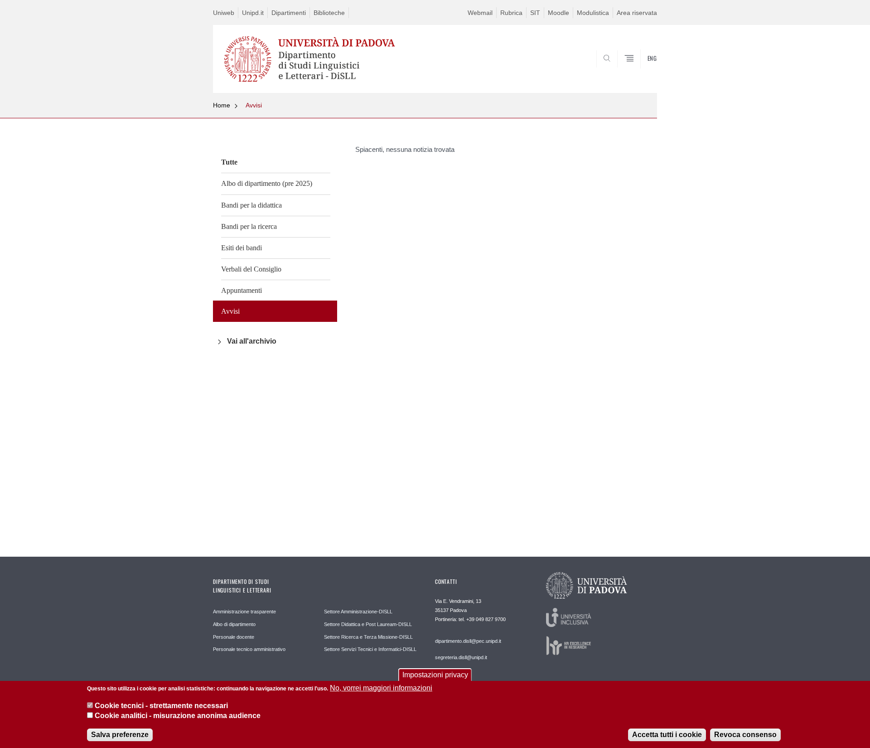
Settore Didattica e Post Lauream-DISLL (368, 624)
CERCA (642, 71)
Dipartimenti (288, 12)
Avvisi (254, 105)
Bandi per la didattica (251, 205)
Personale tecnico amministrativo (249, 649)
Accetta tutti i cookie (667, 734)
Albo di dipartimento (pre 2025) (266, 183)
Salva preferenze (120, 734)
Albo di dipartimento (234, 624)
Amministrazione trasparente (244, 611)
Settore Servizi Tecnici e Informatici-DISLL (370, 649)
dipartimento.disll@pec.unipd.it (468, 641)
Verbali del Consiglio (251, 269)
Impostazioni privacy (435, 675)
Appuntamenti (241, 290)
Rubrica (511, 12)
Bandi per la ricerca (249, 226)
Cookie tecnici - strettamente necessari (161, 705)
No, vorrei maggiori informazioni (381, 688)
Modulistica (593, 12)
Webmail (480, 12)
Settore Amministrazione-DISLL (358, 611)
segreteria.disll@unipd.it (461, 657)
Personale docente (233, 637)
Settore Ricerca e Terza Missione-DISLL (368, 637)
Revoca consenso (745, 734)
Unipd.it (253, 12)
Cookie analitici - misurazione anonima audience (178, 715)
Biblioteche (329, 12)
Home (221, 105)
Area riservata (637, 12)
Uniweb (223, 12)
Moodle (558, 12)
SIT (535, 12)
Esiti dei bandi (241, 248)
